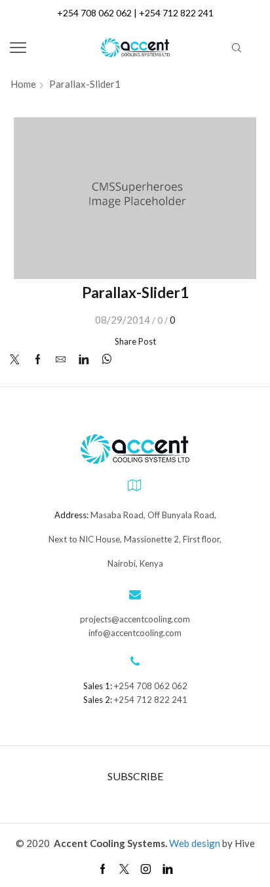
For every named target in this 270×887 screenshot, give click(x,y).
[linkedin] (83, 360)
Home (23, 84)
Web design (195, 843)
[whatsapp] (103, 360)
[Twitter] (18, 360)
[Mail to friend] (60, 360)
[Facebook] (37, 360)
